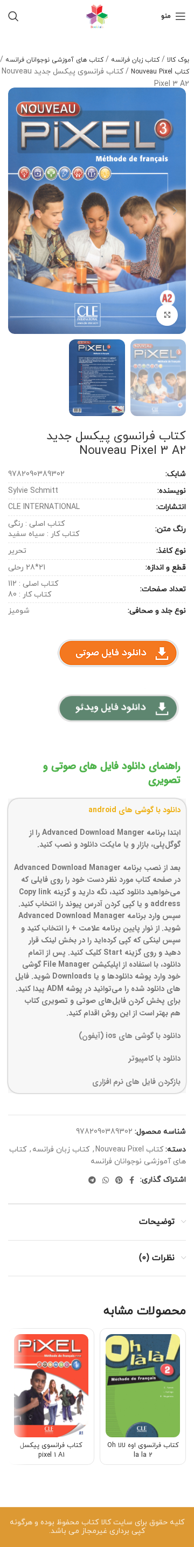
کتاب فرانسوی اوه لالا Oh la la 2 (143, 1450)
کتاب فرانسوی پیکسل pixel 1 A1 (51, 1450)
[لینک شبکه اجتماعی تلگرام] (92, 1180)
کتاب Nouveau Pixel (160, 72)
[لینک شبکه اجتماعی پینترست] (119, 1180)
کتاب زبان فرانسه (135, 60)
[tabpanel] (97, 922)
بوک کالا (178, 60)
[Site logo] (97, 15)
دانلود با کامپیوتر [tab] (155, 1058)
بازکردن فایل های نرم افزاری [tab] (136, 1082)
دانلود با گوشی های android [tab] (134, 810)
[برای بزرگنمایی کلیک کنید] (167, 315)
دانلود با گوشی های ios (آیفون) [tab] (130, 1036)
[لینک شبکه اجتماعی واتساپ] (105, 1180)
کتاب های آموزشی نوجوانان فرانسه (54, 60)
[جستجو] (13, 16)
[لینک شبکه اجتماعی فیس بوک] (131, 1180)
